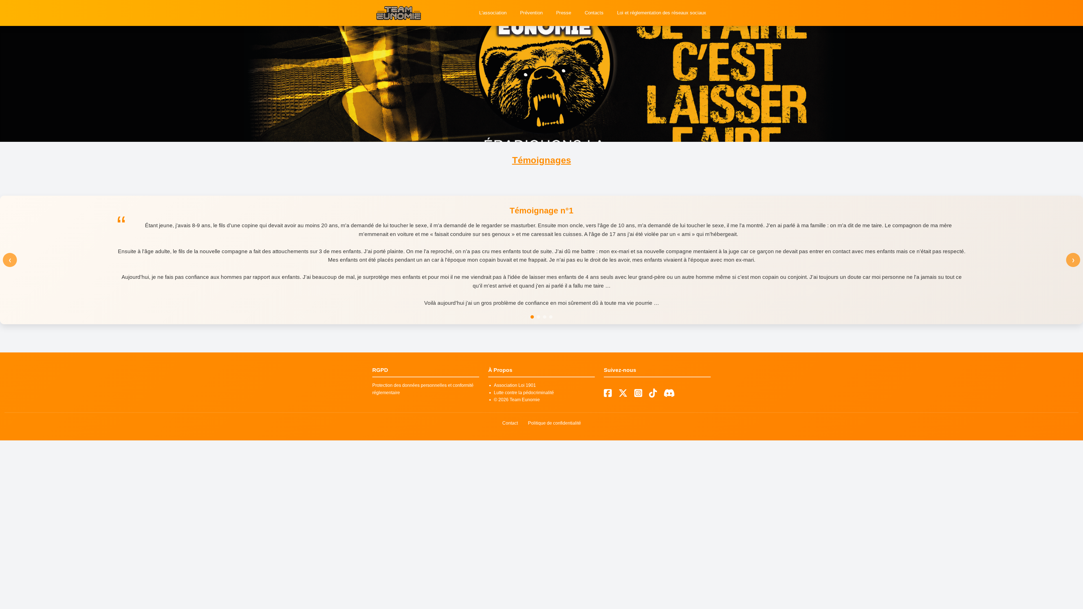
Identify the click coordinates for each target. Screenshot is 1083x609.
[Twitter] (623, 393)
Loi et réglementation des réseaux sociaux (661, 13)
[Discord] (669, 393)
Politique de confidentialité (554, 423)
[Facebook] (608, 393)
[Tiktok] (653, 393)
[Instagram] (638, 393)
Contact (510, 423)
